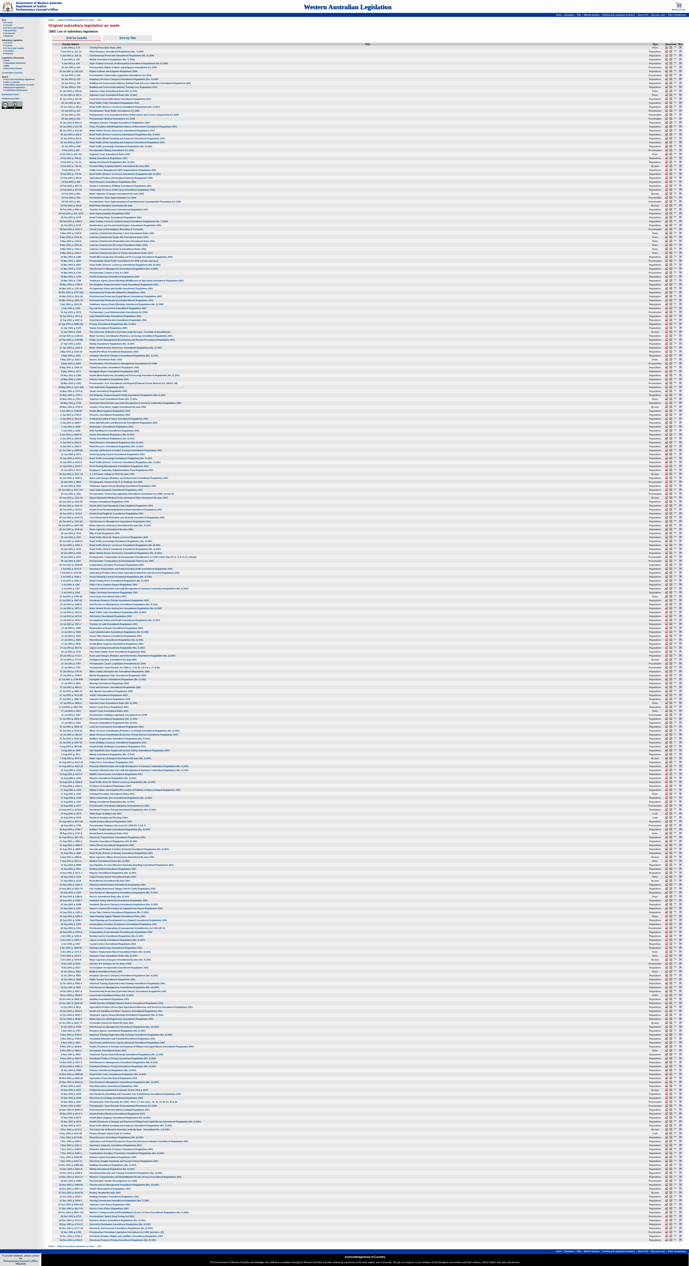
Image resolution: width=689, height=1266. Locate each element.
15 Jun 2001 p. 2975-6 (71, 462)
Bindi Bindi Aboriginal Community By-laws (111, 205)
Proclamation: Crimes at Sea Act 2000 (109, 273)
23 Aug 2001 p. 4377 (71, 806)
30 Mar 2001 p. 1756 (71, 276)
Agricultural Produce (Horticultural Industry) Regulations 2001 (121, 178)
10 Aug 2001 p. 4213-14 (71, 762)
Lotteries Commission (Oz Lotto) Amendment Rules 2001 (119, 245)
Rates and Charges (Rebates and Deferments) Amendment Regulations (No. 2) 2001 (132, 656)
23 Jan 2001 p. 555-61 (71, 91)
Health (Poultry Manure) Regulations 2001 (111, 821)
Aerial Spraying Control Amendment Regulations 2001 (117, 454)
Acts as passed (11, 82)
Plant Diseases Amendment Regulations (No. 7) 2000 (117, 51)
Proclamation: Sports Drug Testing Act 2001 (112, 1216)
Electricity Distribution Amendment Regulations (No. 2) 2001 (120, 1224)
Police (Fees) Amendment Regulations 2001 (112, 845)
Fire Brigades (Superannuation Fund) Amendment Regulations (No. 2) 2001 (128, 395)
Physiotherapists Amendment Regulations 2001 (114, 1086)
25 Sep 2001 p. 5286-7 (71, 900)
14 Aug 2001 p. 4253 (71, 778)
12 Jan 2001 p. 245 (70, 75)
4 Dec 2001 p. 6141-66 (71, 1133)
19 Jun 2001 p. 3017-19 (71, 474)
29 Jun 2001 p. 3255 (71, 553)
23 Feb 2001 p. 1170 (71, 225)
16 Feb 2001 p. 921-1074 (70, 213)
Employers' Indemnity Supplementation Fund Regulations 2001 (121, 470)
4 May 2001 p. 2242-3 (71, 359)
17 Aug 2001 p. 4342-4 (71, 786)
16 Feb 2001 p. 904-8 (70, 205)
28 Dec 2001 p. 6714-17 (71, 1224)
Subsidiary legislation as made (18, 85)
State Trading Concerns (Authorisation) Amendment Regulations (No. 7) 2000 (129, 221)
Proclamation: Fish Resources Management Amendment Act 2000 (123, 363)
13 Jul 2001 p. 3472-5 (71, 612)
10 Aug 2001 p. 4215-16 (71, 766)
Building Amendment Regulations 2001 (109, 999)
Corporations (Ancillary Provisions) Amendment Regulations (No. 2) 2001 (127, 1153)
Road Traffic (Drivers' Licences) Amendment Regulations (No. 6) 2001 (125, 545)
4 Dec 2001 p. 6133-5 (71, 1129)
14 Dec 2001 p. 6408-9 (71, 1173)
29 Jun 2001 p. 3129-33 (71, 517)
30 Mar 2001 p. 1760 (71, 280)
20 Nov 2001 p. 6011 (71, 1086)
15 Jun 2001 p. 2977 (71, 470)
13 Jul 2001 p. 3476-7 (71, 620)
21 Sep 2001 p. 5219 (71, 881)
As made (8, 51)
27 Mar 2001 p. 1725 (71, 269)
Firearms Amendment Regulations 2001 (110, 415)
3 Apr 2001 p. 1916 (70, 308)
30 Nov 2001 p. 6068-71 (71, 1110)
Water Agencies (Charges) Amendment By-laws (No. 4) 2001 (120, 960)
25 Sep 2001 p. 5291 (71, 908)
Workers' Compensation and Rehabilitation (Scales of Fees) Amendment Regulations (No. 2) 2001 (139, 1212)
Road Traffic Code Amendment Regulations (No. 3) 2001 (118, 1074)
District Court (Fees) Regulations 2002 (109, 1208)
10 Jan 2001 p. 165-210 (71, 71)
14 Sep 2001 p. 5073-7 (71, 873)
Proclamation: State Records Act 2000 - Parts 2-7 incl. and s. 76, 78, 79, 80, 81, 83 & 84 (133, 1102)
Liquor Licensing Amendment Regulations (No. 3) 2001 (117, 940)
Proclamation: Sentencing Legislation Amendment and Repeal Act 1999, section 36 (132, 494)
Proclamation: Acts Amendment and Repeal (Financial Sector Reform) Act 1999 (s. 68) (134, 383)
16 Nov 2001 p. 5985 (71, 1070)
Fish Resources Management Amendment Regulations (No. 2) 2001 (124, 269)
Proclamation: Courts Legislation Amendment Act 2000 (118, 663)
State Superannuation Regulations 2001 (110, 213)
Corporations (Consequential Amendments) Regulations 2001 (121, 932)
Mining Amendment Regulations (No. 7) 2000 (112, 59)
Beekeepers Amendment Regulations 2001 (111, 427)
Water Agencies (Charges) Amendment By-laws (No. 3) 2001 (120, 758)
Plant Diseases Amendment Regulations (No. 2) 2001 (117, 442)
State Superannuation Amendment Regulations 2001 (116, 490)
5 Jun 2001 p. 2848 (70, 427)
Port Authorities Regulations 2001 (107, 387)
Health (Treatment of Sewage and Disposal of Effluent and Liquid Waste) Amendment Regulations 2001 (142, 1046)
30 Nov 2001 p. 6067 (71, 1102)
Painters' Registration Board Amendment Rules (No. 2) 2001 (120, 952)
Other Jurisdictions (677, 15)
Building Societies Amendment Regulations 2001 (114, 1196)
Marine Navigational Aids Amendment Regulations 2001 (118, 675)
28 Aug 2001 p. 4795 (71, 825)
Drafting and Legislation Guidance (618, 15)
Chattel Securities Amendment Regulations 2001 (114, 367)
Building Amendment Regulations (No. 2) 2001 (113, 1165)
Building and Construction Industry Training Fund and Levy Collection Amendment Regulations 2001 (140, 83)
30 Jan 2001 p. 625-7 (70, 142)
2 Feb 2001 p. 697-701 (71, 154)
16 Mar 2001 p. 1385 (71, 257)
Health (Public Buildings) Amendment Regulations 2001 (118, 746)
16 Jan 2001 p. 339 (70, 87)
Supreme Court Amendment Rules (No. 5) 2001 (113, 703)
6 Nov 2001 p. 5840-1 (71, 1050)
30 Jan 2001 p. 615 (70, 111)
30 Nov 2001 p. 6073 (71, 1117)
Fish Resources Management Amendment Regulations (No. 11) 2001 (124, 1082)
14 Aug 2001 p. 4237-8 (71, 774)
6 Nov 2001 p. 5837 (71, 1042)
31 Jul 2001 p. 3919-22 (71, 731)
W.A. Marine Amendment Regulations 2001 (111, 691)
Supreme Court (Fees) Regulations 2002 (110, 1204)
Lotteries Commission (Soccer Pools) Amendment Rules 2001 (121, 253)
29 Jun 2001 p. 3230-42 (71, 529)
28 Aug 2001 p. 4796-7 (71, 829)
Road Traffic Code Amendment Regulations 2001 (114, 103)
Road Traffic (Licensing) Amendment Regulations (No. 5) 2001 (121, 458)
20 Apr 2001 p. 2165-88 (71, 340)
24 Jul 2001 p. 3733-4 (71, 659)
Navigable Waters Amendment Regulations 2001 (114, 371)
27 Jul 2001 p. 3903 (71, 711)
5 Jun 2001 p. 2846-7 (70, 423)
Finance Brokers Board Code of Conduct (110, 1133)
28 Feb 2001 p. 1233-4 (71, 229)
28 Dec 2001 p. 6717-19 (71, 1228)
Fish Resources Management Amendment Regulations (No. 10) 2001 (124, 987)
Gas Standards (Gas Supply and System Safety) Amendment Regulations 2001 (130, 750)
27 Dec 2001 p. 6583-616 (70, 1204)
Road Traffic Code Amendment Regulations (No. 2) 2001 (118, 612)
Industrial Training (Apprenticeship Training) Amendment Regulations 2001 (127, 983)
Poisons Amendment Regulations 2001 (109, 502)
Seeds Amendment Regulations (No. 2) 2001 (112, 434)
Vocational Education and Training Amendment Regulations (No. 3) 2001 (126, 1173)
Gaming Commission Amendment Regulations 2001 (116, 948)
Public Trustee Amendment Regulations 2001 (112, 979)
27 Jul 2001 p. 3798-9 (71, 675)
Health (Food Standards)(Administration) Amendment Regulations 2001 (126, 509)
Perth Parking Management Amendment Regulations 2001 (119, 466)
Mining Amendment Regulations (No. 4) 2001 (112, 754)
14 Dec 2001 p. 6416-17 (71, 1177)
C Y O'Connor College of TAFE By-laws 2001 (112, 474)
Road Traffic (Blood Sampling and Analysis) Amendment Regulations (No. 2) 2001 (131, 1125)
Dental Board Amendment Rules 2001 (109, 833)
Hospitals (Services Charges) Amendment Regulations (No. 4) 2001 (124, 975)
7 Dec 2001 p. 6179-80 (71, 1137)
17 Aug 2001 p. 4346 (71, 798)
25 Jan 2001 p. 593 (70, 103)
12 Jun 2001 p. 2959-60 (71, 450)
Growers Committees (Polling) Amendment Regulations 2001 (121, 186)
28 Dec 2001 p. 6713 (71, 1216)
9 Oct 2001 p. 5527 (71, 967)
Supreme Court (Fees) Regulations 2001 (110, 699)
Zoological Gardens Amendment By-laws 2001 (113, 659)
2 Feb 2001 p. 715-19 (70, 166)
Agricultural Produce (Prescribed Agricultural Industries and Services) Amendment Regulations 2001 (141, 1007)
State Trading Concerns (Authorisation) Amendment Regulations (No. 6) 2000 (129, 63)
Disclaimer (569, 15)
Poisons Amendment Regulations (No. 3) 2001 (113, 873)
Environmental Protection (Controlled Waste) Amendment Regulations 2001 (128, 991)
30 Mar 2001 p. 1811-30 (71, 296)
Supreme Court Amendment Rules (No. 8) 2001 (113, 956)
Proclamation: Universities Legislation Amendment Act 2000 (120, 75)
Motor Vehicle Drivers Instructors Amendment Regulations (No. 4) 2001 (126, 608)
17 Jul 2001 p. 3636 (71, 644)
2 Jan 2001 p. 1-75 (71, 47)
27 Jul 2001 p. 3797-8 (71, 671)
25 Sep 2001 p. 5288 (71, 904)
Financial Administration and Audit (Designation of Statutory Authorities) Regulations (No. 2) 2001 (139, 588)
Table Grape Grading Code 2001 (106, 813)
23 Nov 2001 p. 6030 (71, 1098)
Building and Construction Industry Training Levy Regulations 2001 (123, 87)
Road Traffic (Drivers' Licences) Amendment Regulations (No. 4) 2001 (125, 174)
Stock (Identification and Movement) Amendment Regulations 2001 (124, 423)
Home (559, 15)
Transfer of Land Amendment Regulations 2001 (114, 624)
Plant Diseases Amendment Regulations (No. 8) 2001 (117, 1137)
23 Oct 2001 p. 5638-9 (71, 1019)
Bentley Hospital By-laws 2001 (105, 1193)
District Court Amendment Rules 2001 (109, 711)
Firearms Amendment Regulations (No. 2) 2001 (113, 719)
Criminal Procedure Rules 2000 (105, 47)
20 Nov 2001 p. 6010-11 (71, 1082)
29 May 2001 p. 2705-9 (71, 407)
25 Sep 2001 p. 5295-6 (71, 916)
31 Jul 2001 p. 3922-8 (71, 735)
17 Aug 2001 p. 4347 (71, 802)
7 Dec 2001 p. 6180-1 (71, 1141)
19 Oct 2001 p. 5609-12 (71, 999)
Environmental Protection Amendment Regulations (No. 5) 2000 (122, 55)
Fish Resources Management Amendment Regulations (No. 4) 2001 (124, 1062)
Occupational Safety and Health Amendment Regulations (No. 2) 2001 (125, 620)
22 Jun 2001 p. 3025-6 (71, 478)
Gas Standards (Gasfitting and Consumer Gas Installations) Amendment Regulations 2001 (135, 1094)
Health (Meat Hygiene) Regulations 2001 (110, 411)
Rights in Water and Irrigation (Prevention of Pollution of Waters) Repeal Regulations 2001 (135, 790)
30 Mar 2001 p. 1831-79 (71, 300)
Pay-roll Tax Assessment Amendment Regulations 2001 (118, 308)
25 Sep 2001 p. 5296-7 (71, 920)
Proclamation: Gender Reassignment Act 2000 (113, 1181)
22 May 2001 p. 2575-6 (71, 391)
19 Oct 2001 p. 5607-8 (71, 991)
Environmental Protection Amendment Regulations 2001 (118, 320)
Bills (6, 66)
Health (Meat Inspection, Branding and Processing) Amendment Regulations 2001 (131, 257)
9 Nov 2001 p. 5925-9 (71, 1058)
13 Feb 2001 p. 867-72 (71, 186)
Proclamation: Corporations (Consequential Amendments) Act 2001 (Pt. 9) (127, 928)
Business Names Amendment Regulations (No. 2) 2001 (118, 1031)
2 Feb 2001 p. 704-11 (70, 158)
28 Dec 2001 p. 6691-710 (70, 1212)
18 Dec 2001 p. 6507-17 (71, 1189)
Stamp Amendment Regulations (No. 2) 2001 (112, 438)
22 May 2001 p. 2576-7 (71, 395)
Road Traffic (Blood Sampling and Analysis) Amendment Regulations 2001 (127, 138)
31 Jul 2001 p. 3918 (71, 723)
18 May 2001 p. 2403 (70, 379)
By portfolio (10, 30)
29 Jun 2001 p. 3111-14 (71, 498)
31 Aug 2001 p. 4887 (71, 853)
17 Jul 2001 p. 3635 (71, 640)
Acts (6, 60)
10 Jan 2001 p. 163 (70, 67)
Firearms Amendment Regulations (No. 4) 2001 (113, 723)
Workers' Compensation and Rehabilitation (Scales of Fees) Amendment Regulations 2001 (136, 1177)
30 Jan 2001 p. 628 (70, 146)
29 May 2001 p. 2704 (70, 403)
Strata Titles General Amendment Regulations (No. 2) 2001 (119, 912)
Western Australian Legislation (348, 7)
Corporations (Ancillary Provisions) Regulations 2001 (117, 565)
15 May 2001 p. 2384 (70, 375)
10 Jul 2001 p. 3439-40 (71, 596)
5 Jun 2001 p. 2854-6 (70, 438)
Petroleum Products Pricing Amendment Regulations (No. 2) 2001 (123, 810)
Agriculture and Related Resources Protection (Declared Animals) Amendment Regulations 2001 (139, 1141)
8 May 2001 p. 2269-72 (71, 367)
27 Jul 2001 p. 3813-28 (71, 695)
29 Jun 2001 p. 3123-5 (71, 509)
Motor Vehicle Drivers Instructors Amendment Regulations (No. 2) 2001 (126, 348)
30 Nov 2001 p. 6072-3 (71, 1114)
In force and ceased (13, 28)
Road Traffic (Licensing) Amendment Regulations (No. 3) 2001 (121, 541)
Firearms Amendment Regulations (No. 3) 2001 (113, 841)
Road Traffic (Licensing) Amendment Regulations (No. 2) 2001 (121, 146)
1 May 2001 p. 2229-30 (71, 352)
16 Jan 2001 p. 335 (70, 79)
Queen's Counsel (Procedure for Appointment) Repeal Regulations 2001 (126, 908)
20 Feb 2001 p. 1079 (71, 217)
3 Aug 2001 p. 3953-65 (71, 746)
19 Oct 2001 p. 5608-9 (71, 995)
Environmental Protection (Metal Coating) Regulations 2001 (120, 1110)
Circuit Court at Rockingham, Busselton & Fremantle (116, 229)
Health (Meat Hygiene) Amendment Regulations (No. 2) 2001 (120, 1117)
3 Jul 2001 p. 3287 (71, 584)
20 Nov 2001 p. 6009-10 (71, 1078)
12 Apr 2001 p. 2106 (71, 332)
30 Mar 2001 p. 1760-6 (71, 284)
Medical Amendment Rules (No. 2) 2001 (110, 861)
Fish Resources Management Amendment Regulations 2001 (120, 521)
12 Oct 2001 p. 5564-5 (71, 983)
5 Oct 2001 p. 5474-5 (70, 956)
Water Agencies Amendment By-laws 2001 (111, 529)
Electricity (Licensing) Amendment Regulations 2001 (116, 1098)
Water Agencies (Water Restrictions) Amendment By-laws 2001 (122, 857)
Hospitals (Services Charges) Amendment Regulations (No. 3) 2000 (124, 79)
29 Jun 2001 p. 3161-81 (71, 521)
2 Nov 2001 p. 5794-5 (71, 1035)
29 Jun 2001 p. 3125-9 (71, 513)
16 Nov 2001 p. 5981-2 (71, 1066)
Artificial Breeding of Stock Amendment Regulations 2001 (119, 419)
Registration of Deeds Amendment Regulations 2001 (116, 628)
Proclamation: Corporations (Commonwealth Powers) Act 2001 (122, 561)
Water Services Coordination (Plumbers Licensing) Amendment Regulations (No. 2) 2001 (135, 731)
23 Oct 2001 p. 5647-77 (71, 1023)
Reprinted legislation (14, 87)
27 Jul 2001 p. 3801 (71, 683)
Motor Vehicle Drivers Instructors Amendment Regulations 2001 (122, 130)
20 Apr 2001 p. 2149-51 (71, 336)
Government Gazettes (12, 73)
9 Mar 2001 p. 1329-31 (71, 237)
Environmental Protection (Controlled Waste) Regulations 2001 (121, 300)
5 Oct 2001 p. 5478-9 (70, 960)
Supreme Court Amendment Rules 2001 (110, 154)
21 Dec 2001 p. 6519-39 (71, 1193)
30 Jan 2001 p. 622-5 (70, 138)
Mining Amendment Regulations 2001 (109, 158)
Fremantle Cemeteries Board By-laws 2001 (112, 1023)
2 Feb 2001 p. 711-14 (70, 162)
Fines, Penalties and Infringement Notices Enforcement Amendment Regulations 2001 (133, 126)
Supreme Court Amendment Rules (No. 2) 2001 (113, 91)
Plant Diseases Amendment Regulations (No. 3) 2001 (117, 446)
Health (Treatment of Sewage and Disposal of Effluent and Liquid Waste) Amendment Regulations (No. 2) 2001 (145, 1121)
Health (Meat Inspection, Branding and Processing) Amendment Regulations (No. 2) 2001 (135, 375)
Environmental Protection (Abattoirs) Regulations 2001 (117, 292)
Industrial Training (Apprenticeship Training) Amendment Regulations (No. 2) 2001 (131, 1035)
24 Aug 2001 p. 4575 (71, 813)
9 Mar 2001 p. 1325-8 (70, 233)
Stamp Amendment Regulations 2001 (109, 328)
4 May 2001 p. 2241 (71, 355)
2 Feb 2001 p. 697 (71, 150)
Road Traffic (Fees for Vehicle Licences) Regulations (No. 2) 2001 (123, 782)
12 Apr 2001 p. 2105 (71, 328)
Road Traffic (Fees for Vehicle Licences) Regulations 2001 (119, 537)
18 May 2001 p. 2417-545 (71, 387)
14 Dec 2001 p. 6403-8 (71, 1169)
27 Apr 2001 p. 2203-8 (71, 348)
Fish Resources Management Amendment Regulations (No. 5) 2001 (124, 604)
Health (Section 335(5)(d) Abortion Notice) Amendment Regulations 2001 (126, 1003)
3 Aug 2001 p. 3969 (71, 750)
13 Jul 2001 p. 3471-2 (71, 608)
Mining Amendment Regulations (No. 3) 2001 (112, 344)
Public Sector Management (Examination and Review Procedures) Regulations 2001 (132, 340)
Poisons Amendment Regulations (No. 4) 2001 (113, 1070)
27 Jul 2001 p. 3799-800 (71, 679)
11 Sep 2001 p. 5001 (71, 869)
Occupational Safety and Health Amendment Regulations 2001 (121, 288)
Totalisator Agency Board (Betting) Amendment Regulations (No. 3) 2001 (126, 1054)
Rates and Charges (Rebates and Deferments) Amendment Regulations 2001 (129, 478)
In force (7, 22)
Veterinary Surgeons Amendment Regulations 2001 (116, 1145)
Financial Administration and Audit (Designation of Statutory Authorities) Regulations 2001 (135, 403)
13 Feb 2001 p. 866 (70, 182)
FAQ (579, 15)
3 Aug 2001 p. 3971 (71, 754)
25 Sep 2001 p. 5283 (71, 892)
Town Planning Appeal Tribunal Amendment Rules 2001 (118, 916)
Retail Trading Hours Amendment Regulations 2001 (116, 217)
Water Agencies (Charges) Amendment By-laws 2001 (117, 194)
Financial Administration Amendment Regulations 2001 (118, 885)
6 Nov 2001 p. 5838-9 (71, 1046)
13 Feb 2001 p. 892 (70, 194)
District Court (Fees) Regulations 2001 (109, 707)
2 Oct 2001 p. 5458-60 (71, 948)
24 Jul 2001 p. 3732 (71, 652)
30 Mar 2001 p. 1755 (71, 273)
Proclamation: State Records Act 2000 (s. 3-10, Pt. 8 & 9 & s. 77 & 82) (125, 667)
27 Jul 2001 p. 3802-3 (71, 687)
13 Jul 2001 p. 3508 (71, 628)
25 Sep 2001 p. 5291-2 (71, 912)
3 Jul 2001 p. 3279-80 (71, 573)
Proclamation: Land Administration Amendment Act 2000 (119, 312)
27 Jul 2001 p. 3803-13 (71, 691)
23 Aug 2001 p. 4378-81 (71, 810)
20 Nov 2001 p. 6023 (71, 1090)
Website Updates (592, 15)
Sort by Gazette (76, 37)
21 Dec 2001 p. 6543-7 (71, 1196)
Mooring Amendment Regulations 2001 (109, 683)
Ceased (7, 25)
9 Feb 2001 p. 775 (71, 170)
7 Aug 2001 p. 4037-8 (71, 758)
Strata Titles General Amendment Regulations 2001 (116, 636)
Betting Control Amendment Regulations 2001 (113, 869)
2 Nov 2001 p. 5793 (71, 1031)
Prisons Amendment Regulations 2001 (109, 379)
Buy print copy (658, 15)
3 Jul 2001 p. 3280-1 (71, 577)
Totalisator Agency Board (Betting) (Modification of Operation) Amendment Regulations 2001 (137, 280)
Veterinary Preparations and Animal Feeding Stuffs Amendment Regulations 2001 (131, 569)
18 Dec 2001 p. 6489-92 (71, 1185)
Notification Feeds (10, 94)
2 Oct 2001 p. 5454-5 (70, 936)
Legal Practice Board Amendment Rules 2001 (113, 877)
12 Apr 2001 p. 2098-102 (70, 324)
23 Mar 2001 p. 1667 (71, 265)
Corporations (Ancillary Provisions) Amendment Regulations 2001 (123, 924)
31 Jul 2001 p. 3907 (71, 715)
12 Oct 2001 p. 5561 (71, 971)
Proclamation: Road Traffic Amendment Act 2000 (115, 111)
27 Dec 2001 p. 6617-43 (71, 1208)
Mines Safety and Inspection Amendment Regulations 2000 (120, 671)
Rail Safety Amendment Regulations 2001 (111, 616)
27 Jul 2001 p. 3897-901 (71, 707)
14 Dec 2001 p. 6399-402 (70, 1165)
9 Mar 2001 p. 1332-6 (70, 241)
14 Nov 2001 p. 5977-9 (71, 1062)
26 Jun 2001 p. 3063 (71, 482)
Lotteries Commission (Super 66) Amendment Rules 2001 (119, 237)
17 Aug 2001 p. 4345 (71, 794)
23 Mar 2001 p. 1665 (71, 261)
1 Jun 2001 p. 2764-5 (70, 415)
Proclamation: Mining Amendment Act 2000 (112, 150)
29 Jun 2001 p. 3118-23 (71, 505)
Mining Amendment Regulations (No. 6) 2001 (112, 1169)
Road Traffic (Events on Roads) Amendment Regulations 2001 (121, 853)
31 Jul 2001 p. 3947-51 (71, 742)
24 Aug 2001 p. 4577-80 (71, 821)
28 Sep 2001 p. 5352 (71, 924)
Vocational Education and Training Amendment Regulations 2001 (122, 1039)
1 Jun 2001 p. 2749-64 (71, 411)
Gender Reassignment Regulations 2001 (110, 1189)
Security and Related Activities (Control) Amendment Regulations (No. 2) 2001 (129, 849)
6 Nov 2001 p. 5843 (71, 1054)
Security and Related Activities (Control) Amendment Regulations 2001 (126, 450)
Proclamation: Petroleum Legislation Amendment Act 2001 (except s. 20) (127, 1232)
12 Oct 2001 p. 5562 (71, 975)
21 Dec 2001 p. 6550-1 (71, 1200)
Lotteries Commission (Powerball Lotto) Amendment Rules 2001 (122, 241)
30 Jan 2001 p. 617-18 (71, 126)
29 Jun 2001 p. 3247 (71, 537)
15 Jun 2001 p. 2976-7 (71, 466)
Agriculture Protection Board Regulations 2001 (113, 1078)
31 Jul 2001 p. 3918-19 (71, 727)
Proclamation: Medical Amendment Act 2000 (112, 119)
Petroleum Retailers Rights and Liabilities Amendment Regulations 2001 (126, 1236)
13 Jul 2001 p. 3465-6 (71, 604)
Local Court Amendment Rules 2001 (108, 596)
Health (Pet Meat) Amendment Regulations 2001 (114, 352)
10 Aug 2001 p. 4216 (71, 770)
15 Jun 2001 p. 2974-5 (71, 458)
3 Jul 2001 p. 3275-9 (71, 569)
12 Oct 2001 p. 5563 (71, 979)
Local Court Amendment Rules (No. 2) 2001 (112, 995)
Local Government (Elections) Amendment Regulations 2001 (120, 99)
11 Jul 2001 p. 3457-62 (71, 600)
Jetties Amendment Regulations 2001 (109, 695)
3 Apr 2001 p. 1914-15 (71, 304)
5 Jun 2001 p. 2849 (70, 430)
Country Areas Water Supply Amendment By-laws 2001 (118, 407)
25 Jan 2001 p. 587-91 (71, 99)
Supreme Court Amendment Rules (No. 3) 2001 (113, 95)
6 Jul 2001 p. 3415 (71, 592)
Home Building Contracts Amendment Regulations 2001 (118, 742)
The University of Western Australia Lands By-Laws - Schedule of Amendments (130, 332)
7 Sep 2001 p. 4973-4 (70, 861)
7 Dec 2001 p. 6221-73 (71, 1161)
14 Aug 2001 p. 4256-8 (71, 782)
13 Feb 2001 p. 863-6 (70, 178)
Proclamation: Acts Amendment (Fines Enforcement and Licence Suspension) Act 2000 (134, 115)
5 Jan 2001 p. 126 (71, 63)
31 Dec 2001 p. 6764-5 (71, 1240)
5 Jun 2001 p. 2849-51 (71, 434)
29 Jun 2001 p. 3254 (71, 549)
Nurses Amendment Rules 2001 (106, 359)
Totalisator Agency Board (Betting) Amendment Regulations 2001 (123, 486)
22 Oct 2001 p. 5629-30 (71, 1003)
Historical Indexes (12, 68)
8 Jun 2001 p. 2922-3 (70, 446)
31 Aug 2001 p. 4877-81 (71, 837)
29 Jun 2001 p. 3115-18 (71, 502)
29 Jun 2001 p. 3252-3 (71, 545)
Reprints (8, 36)
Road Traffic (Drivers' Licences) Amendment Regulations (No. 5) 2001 (125, 265)
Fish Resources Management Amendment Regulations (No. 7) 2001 (124, 892)
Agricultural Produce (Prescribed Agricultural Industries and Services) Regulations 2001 (135, 573)
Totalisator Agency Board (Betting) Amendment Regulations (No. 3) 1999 (126, 304)
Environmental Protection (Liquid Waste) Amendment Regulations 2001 (126, 296)
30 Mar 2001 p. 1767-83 (71, 288)
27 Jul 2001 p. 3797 (71, 663)
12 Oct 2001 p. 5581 (71, 987)
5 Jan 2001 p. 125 (71, 59)
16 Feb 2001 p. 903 (70, 198)
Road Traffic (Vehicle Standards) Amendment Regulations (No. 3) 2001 (125, 549)
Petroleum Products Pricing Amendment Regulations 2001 (119, 600)
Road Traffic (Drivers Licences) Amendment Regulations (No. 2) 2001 (125, 107)
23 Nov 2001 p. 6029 (71, 1094)
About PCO (643, 15)
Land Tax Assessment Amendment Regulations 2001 (117, 727)
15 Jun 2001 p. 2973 (71, 454)
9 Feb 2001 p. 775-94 (70, 174)
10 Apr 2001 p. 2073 (71, 312)
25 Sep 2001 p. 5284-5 (71, 896)
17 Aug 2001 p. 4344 (71, 790)
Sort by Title (127, 37)
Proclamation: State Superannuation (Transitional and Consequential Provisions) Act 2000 (135, 201)
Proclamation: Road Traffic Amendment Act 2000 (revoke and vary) (124, 261)
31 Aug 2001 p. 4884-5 (71, 845)
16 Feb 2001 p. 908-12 (71, 209)
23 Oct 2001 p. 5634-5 (71, 1011)
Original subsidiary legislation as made (75, 20)
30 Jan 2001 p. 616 (70, 119)
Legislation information (15, 90)
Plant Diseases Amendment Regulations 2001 (113, 182)
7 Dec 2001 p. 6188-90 (71, 1157)
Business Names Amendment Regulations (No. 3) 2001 (118, 1220)
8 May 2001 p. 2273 (71, 371)
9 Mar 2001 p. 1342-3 (70, 249)
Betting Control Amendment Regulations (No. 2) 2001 (117, 936)
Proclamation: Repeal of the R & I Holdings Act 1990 (116, 482)
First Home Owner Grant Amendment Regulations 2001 (118, 652)
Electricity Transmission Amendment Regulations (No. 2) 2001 (121, 1228)
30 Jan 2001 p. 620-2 (70, 134)
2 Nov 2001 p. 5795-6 (71, 1039)
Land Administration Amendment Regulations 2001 (116, 316)
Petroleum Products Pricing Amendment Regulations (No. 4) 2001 (123, 1066)
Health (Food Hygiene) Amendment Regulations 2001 (117, 513)
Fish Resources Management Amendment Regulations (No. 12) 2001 (124, 1027)
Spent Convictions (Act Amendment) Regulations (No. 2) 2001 (121, 798)
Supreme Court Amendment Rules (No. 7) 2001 (113, 399)
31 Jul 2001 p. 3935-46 (71, 738)
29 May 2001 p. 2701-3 (71, 399)
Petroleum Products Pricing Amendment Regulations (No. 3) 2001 (123, 1058)
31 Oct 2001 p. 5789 (71, 1027)
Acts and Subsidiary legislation (19, 79)
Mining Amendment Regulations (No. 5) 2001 (112, 802)
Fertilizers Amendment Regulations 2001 (110, 786)
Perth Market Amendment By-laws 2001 (110, 881)
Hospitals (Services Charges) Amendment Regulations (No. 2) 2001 (124, 355)
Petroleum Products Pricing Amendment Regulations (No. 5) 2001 (123, 1240)
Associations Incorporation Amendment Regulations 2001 (119, 967)
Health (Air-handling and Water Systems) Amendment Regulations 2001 (126, 1011)
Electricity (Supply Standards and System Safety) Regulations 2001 (124, 1161)
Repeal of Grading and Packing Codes (109, 817)
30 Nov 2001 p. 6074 (71, 1121)
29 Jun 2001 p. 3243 (71, 533)
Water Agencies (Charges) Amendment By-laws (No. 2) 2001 (120, 525)
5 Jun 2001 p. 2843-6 (70, 419)
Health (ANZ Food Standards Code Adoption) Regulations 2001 (121, 505)
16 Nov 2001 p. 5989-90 (71, 1074)
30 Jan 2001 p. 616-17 (71, 123)
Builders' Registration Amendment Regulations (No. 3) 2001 (120, 829)
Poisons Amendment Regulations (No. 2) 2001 (113, 778)
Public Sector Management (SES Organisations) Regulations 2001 (123, 170)
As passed (9, 33)
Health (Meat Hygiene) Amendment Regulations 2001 (117, 644)
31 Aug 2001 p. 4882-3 (71, 841)
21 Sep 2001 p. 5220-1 (71, 885)
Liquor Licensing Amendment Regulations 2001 (114, 592)
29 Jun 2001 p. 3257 (71, 557)
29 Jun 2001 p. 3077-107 (70, 490)
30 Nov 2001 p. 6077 (71, 1125)
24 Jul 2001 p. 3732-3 (71, 656)
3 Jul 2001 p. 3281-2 (71, 581)
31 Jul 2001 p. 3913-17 (71, 719)
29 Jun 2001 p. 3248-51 (71, 541)
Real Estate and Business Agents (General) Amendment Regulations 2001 (127, 1042)
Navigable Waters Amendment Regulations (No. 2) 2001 (118, 679)
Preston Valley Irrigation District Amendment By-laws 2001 (119, 166)
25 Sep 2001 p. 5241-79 (71, 888)
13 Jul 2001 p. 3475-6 (71, 616)
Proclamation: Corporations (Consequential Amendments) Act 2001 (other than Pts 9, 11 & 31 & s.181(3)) (143, 557)
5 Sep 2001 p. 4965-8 (70, 857)
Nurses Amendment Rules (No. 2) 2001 (109, 896)
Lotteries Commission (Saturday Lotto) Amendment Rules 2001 (122, 233)
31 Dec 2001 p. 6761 (71, 1232)
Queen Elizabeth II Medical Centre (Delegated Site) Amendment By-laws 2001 (129, 498)
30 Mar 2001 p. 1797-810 (70, 292)
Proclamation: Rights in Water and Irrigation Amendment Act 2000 (123, 67)
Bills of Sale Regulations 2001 (105, 533)
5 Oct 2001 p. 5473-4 (70, 952)
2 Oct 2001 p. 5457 (71, 944)
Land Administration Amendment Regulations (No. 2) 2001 (119, 632)
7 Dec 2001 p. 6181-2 (71, 1145)
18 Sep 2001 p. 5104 (71, 877)
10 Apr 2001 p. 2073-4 (71, 316)
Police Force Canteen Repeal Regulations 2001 (113, 584)
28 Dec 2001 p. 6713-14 (71, 1220)
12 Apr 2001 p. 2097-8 (71, 320)
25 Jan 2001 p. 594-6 (70, 107)
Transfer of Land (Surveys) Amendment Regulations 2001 (119, 209)
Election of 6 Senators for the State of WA (111, 964)
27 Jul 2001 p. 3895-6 (71, 703)
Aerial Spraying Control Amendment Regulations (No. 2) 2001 (121, 577)
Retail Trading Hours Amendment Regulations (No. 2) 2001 (119, 581)
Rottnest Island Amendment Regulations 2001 (113, 1157)
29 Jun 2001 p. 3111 (71, 494)
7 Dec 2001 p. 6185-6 (71, 1149)
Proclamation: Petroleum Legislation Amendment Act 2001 (119, 806)
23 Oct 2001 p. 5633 (71, 1007)
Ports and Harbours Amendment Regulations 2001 (115, 687)
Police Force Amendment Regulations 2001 (112, 762)
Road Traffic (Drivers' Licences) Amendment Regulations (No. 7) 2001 (125, 462)
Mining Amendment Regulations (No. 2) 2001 (112, 162)
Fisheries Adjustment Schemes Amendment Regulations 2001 (121, 1149)
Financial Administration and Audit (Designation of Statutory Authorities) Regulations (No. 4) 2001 (139, 770)
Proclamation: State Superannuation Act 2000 (113, 198)
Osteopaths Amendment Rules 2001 (108, 1050)
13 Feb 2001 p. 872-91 (71, 190)
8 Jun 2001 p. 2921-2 (70, 442)
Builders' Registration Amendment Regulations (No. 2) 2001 (120, 738)
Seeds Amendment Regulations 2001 (108, 391)
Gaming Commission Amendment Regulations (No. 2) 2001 (119, 1200)
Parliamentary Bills (10, 98)
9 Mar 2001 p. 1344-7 (70, 253)
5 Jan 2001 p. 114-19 (70, 55)
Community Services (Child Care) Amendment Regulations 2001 (122, 190)
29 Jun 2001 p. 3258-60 (71, 565)
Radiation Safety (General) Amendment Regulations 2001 (119, 900)
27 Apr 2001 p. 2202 (71, 344)
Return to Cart (678, 10)
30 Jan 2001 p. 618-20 (71, 130)
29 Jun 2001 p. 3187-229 (70, 525)
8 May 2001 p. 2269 (71, 363)
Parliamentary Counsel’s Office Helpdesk (20, 1262)
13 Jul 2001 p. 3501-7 (71, 624)
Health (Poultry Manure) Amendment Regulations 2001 (117, 1114)
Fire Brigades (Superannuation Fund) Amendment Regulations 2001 (124, 284)
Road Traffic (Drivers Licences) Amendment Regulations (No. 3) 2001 (125, 134)
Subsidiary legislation (14, 63)
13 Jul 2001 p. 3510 (71, 636)
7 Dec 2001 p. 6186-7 (71, 1153)
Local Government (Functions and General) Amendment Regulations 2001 (127, 517)
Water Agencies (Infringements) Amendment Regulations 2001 (121, 1019)
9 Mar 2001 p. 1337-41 (71, 245)
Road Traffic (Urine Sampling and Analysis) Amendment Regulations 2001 (127, 142)
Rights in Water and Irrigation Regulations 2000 (113, 71)
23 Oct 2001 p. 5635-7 (71, 1015)
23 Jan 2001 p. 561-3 (70, 95)
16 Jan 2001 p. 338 (70, 83)
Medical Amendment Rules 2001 (106, 971)
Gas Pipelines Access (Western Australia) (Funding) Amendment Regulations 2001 (132, 865)
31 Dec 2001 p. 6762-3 (71, 1236)
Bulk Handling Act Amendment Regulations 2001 (114, 430)
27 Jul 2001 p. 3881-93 (71, 699)
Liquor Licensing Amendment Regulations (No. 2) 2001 (117, 648)
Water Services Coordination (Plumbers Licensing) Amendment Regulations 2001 (131, 336)
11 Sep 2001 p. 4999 (71, 865)
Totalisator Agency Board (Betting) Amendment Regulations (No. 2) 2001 (126, 1015)
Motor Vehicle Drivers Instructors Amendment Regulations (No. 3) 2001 (126, 553)
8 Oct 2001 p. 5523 (71, 964)
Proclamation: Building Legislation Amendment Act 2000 (118, 715)
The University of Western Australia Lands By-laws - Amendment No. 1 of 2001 (130, 1129)
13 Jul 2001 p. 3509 (71, 632)
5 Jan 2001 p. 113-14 (70, 51)
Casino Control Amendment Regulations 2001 (113, 944)
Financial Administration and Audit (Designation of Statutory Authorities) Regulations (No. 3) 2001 (139, 766)
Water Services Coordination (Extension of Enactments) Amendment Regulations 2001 (134, 735)
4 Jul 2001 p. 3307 (71, 588)
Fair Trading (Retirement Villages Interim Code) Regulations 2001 (123, 888)
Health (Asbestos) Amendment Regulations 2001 (114, 276)
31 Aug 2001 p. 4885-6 (71, 849)
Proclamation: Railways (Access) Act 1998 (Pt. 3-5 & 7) (118, 825)
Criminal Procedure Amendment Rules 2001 (112, 794)
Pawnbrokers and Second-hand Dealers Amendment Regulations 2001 (125, 225)
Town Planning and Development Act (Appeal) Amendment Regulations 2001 (128, 920)
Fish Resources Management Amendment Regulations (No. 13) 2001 (124, 1185)
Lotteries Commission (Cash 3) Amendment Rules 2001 (118, 249)
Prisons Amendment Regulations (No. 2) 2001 (113, 324)
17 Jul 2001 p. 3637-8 (71, 648)
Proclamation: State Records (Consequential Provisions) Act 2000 (123, 1106)
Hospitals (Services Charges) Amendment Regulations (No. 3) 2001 (124, 904)
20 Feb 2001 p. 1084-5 (71, 221)
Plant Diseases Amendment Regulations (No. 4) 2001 (117, 640)
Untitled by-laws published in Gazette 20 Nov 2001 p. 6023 (119, 1090)
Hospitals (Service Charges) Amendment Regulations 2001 (120, 123)
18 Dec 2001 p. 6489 (71, 1181)
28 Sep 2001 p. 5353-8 (71, 932)
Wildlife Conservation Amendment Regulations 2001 (116, 774)
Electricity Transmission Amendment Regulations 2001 (118, 837)
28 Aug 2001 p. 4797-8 (71, 833)
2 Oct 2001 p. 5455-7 (70, 940)
